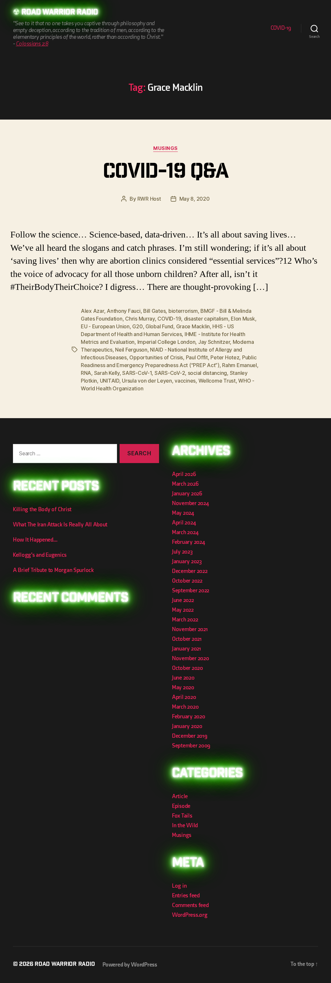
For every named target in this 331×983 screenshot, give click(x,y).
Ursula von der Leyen (147, 380)
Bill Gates (154, 311)
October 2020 (187, 668)
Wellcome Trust (217, 380)
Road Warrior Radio (59, 13)
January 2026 (187, 493)
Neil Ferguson (131, 349)
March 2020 (185, 706)
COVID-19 (281, 28)
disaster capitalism (206, 318)
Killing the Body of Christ (42, 509)
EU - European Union (105, 326)
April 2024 (184, 522)
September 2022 (190, 590)
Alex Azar (92, 311)
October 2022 (187, 580)
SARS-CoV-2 (170, 373)
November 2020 (190, 658)
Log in (179, 886)
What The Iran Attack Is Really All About (60, 524)
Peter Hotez (224, 357)
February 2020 (188, 716)
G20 (137, 326)
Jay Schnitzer (214, 342)
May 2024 (183, 513)
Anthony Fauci (124, 311)
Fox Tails (182, 815)
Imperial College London (166, 342)
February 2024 (188, 542)
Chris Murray (140, 318)
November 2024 (190, 503)
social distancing (207, 373)
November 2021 (190, 629)
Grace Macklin (193, 326)
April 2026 (184, 474)
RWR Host (149, 199)
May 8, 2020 (194, 199)
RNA (86, 373)
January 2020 (187, 726)
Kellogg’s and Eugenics (40, 555)
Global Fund (159, 326)
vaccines (185, 380)
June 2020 (183, 677)
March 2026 (185, 484)
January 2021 (186, 648)
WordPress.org (190, 915)
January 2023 (187, 561)
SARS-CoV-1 (137, 373)
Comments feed (190, 905)
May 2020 (183, 687)
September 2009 (191, 745)
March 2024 (185, 532)
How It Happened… (35, 539)
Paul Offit (197, 357)
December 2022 (190, 571)
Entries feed (186, 895)
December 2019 (190, 736)
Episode (181, 806)
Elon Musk (243, 318)
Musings (165, 148)
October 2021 (187, 639)
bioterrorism (183, 311)
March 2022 (185, 619)
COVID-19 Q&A (165, 173)
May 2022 (183, 610)
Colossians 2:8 (32, 43)
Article (180, 796)
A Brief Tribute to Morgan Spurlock (53, 570)
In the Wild (185, 825)
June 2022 (183, 600)
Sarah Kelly (107, 373)
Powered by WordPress (129, 964)
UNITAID (109, 380)
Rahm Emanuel (239, 365)
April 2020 (184, 697)
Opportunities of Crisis (156, 357)
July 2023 (182, 551)
